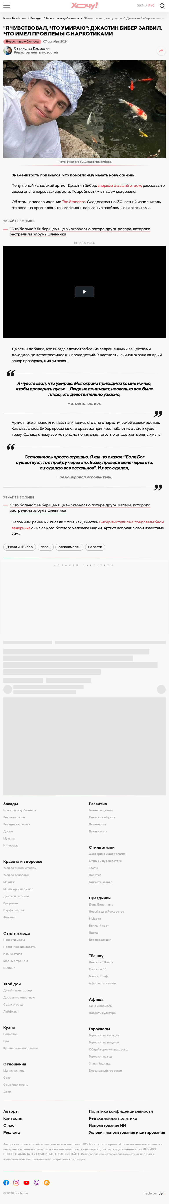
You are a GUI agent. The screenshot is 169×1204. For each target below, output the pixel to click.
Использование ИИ (107, 1126)
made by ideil (154, 1193)
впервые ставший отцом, (119, 186)
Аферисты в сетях (102, 983)
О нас (8, 1126)
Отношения (14, 1065)
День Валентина (101, 904)
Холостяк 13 (98, 969)
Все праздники (100, 940)
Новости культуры (102, 1013)
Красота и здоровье (22, 862)
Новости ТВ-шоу (101, 962)
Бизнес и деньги (101, 810)
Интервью (10, 845)
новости (95, 547)
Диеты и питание (16, 896)
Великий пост (99, 926)
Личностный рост (102, 817)
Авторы (10, 1112)
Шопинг (9, 968)
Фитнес (9, 917)
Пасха (93, 933)
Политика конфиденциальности (121, 1112)
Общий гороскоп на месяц (108, 1049)
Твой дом (12, 984)
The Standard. (74, 202)
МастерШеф (98, 976)
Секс (7, 1078)
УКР (140, 5)
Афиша (96, 1000)
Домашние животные (19, 997)
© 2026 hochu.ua (15, 1193)
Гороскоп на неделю (104, 1042)
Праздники (100, 898)
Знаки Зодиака (99, 1063)
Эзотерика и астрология (107, 854)
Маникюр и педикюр (18, 889)
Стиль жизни (102, 848)
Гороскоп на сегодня (104, 1035)
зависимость (69, 547)
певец (46, 547)
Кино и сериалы (100, 1006)
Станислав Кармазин (32, 48)
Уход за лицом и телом (20, 868)
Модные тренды (15, 961)
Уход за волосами (16, 875)
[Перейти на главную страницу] (84, 5)
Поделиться (161, 50)
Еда (6, 1041)
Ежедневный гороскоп (105, 1070)
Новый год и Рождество (106, 911)
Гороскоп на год (100, 1056)
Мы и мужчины (14, 1070)
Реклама (11, 1133)
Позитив (95, 875)
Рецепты (10, 1034)
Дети (7, 1092)
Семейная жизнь (15, 1085)
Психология (97, 824)
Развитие (98, 804)
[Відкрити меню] (6, 5)
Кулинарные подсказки (20, 1048)
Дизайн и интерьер (17, 990)
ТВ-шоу (96, 956)
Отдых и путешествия (105, 861)
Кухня (9, 1028)
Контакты (12, 1119)
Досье (8, 831)
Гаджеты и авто (100, 882)
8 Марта (95, 919)
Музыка (9, 838)
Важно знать (98, 831)
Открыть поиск (162, 6)
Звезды (10, 804)
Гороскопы (99, 1029)
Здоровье (10, 903)
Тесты (93, 868)
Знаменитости (14, 817)
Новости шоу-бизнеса (22, 41)
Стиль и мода (16, 934)
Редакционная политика (113, 1119)
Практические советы (19, 947)
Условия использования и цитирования (127, 1133)
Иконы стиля (12, 954)
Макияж (9, 882)
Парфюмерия (13, 910)
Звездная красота (16, 824)
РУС (151, 5)
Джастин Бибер (19, 547)
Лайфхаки (10, 1011)
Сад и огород (13, 1004)
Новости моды (14, 940)
